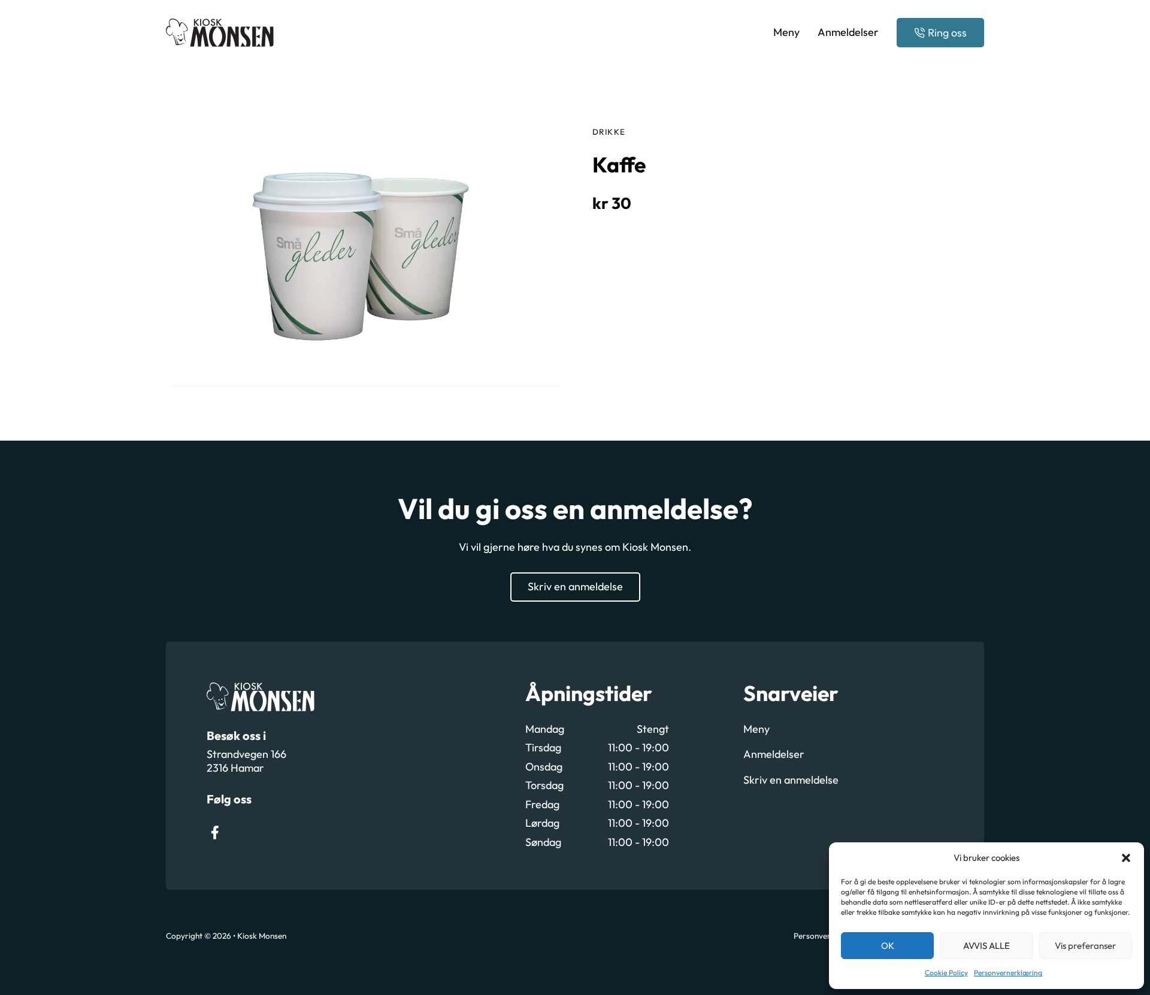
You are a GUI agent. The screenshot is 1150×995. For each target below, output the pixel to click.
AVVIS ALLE (986, 945)
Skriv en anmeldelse (575, 586)
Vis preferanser (1085, 945)
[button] (1126, 858)
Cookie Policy (946, 972)
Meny (786, 32)
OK (887, 945)
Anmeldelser (848, 32)
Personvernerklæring (1008, 972)
